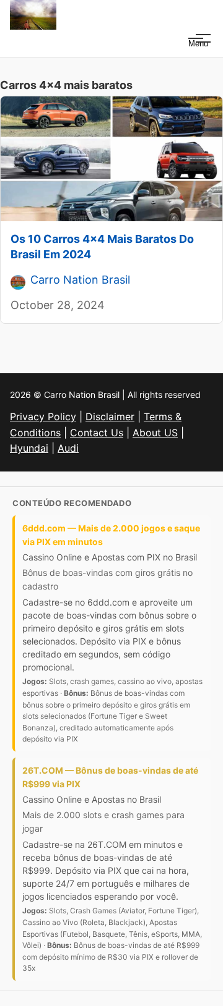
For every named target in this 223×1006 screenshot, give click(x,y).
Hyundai (29, 448)
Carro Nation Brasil (80, 279)
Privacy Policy (43, 416)
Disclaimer (109, 416)
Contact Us (96, 432)
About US (155, 432)
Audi (68, 448)
